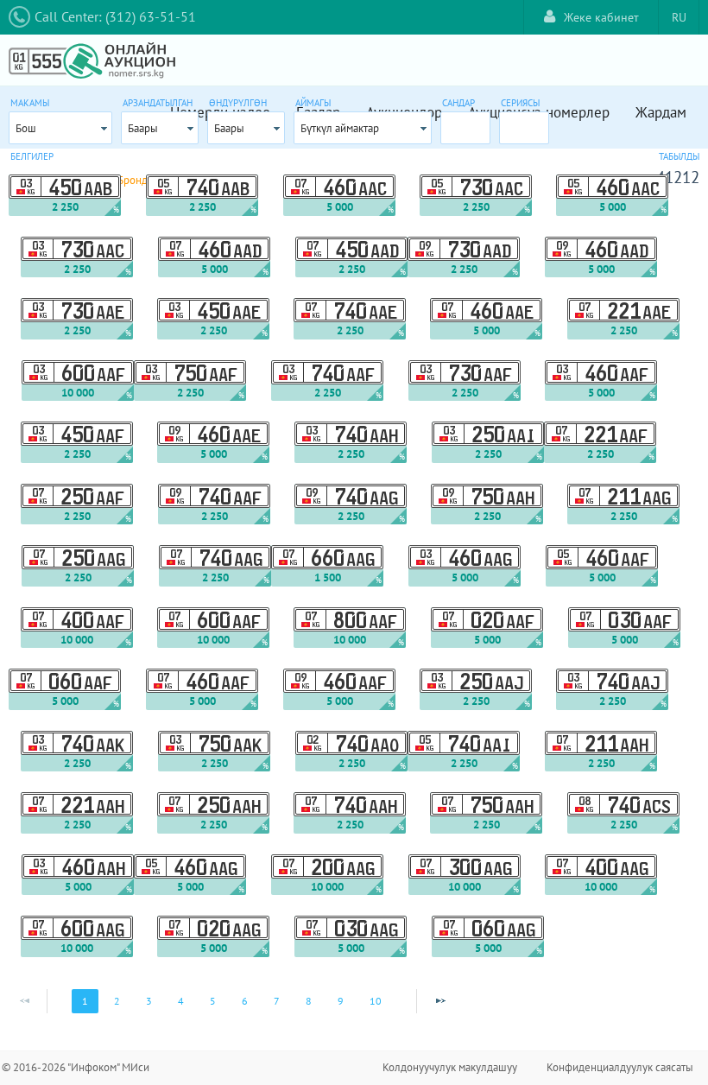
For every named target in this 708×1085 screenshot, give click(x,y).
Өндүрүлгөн (238, 103)
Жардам (660, 112)
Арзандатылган (158, 103)
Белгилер (32, 156)
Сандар (458, 103)
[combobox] (60, 127)
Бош (26, 128)
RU (679, 17)
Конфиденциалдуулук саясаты (620, 1067)
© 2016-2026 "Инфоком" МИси (75, 1067)
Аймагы (313, 103)
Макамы (29, 103)
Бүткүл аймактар (339, 128)
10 (376, 1000)
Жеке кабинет (601, 17)
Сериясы (520, 103)
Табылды (679, 156)
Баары (143, 128)
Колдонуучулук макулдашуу (449, 1067)
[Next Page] (440, 1001)
